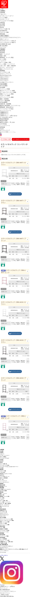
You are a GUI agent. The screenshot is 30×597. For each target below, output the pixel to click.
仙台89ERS (2, 475)
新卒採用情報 (2, 534)
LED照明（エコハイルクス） (5, 489)
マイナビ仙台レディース (4, 476)
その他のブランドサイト (7, 82)
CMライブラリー (4, 77)
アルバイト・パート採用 (4, 540)
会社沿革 (2, 25)
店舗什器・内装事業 (5, 104)
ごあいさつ (3, 14)
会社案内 (1, 459)
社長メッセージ (4, 39)
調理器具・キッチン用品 (7, 57)
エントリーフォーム (5, 110)
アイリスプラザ (3, 552)
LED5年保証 (3, 124)
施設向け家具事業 (10, 105)
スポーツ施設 (2, 527)
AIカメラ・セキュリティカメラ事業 (7, 520)
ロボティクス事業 (5, 95)
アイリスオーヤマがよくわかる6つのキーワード (9, 466)
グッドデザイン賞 (5, 72)
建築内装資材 (2, 526)
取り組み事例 (3, 45)
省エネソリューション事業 (7, 90)
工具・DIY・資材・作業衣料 (8, 65)
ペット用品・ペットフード (7, 64)
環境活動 (2, 34)
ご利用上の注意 (3, 543)
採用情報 (2, 127)
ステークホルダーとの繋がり (8, 42)
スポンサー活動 (4, 32)
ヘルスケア (3, 60)
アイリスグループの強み (7, 108)
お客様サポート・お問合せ (7, 586)
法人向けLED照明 (3, 490)
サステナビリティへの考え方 (8, 40)
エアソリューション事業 (7, 97)
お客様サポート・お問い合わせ (8, 115)
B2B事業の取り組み (5, 44)
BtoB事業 (2, 87)
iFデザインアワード (5, 74)
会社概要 (2, 24)
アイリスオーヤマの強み (7, 20)
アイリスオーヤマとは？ (4, 458)
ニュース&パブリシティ (4, 482)
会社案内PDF (3, 30)
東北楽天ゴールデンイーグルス (6, 473)
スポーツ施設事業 (5, 100)
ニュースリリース (5, 125)
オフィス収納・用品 (5, 62)
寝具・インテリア (5, 54)
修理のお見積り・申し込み (7, 122)
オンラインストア (5, 130)
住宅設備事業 (3, 102)
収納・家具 (3, 56)
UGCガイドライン (4, 547)
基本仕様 (3, 181)
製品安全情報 (3, 120)
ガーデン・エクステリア (7, 67)
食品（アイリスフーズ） (4, 506)
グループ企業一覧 (5, 29)
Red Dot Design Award (5, 75)
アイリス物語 (3, 17)
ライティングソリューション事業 (6, 519)
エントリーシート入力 (4, 531)
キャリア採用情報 (3, 538)
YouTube (2, 585)
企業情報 (3, 10)
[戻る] (0, 9)
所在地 (2, 27)
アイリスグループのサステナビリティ (10, 37)
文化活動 (1, 468)
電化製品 (2, 52)
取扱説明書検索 (4, 119)
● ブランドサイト (4, 555)
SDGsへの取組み (4, 35)
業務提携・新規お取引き (7, 107)
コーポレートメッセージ (7, 15)
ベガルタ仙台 (2, 472)
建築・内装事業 (4, 99)
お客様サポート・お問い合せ (6, 541)
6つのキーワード (4, 19)
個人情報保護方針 (4, 544)
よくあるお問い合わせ (6, 117)
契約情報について (3, 486)
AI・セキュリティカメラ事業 (8, 92)
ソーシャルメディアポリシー (6, 546)
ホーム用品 (3, 59)
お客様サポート (4, 112)
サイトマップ (3, 588)
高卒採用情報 (2, 537)
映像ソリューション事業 (7, 94)
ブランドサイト (4, 78)
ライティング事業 (5, 89)
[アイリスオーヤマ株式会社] (15, 4)
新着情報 (1, 483)
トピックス (3, 47)
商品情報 (3, 49)
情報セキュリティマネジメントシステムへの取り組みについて (14, 549)
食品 (7, 69)
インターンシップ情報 (4, 536)
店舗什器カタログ (3, 510)
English (2, 128)
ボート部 (1, 479)
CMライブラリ (3, 516)
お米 (1, 507)
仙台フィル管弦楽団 (4, 477)
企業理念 (2, 22)
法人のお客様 (4, 84)
